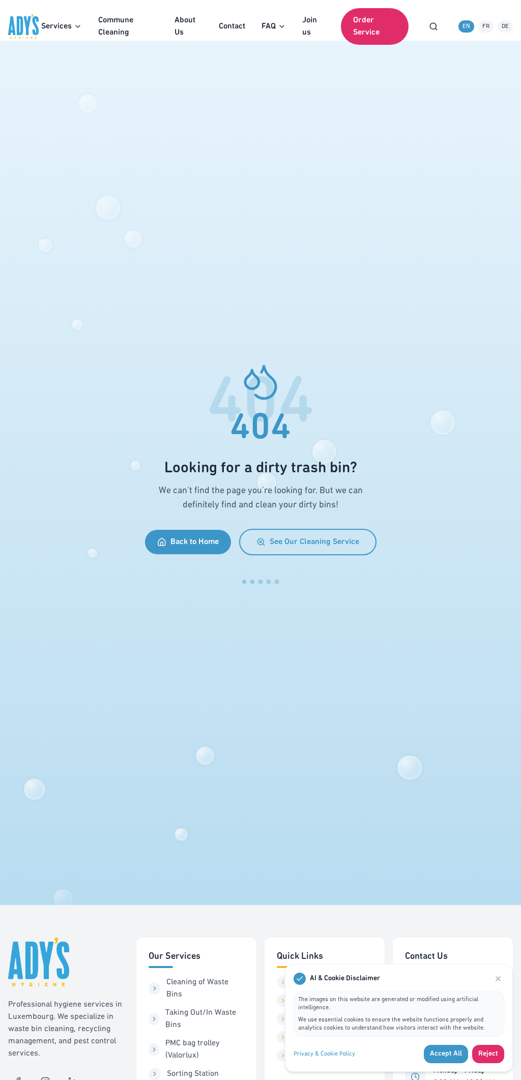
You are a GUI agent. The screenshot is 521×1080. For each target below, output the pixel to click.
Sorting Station (193, 1074)
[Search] (433, 26)
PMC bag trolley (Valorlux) (192, 1049)
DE (505, 26)
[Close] (498, 979)
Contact (232, 26)
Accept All (446, 1054)
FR (485, 26)
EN (466, 26)
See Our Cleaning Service (314, 542)
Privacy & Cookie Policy (324, 1054)
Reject (488, 1054)
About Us (185, 26)
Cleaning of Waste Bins (197, 988)
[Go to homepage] (24, 26)
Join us (309, 26)
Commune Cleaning (115, 26)
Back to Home (194, 542)
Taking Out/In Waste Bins (200, 1019)
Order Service (366, 26)
